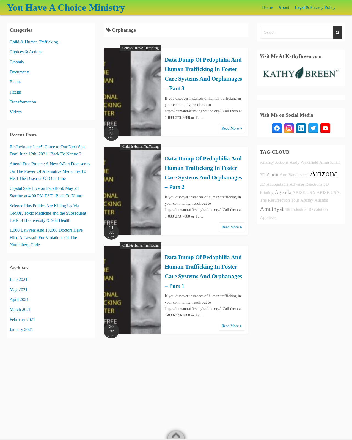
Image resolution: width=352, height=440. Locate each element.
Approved (268, 217)
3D (262, 175)
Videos (16, 112)
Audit (272, 174)
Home (267, 7)
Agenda (283, 192)
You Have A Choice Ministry (66, 7)
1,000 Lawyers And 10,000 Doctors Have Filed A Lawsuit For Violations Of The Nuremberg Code (46, 237)
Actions (281, 162)
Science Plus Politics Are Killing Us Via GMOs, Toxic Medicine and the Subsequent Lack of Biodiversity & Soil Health (48, 213)
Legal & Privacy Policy (315, 7)
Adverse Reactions (306, 184)
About (283, 7)
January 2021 (21, 329)
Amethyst (272, 208)
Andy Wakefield (304, 162)
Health (15, 92)
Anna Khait (329, 162)
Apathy (306, 200)
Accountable (277, 184)
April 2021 (19, 299)
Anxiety (267, 162)
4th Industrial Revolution (306, 209)
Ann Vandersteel (294, 175)
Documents (19, 72)
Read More (231, 128)
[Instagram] (289, 128)
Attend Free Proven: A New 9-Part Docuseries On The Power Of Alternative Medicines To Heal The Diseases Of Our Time (50, 171)
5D (262, 184)
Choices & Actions (26, 52)
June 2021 (19, 279)
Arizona (324, 173)
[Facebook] (277, 128)
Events (15, 82)
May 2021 (19, 289)
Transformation (23, 102)
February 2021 (22, 319)
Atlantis (321, 200)
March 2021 (20, 309)
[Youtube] (325, 128)
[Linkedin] (301, 128)
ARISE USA (303, 192)
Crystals (17, 61)
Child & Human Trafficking (140, 48)
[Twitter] (313, 128)
